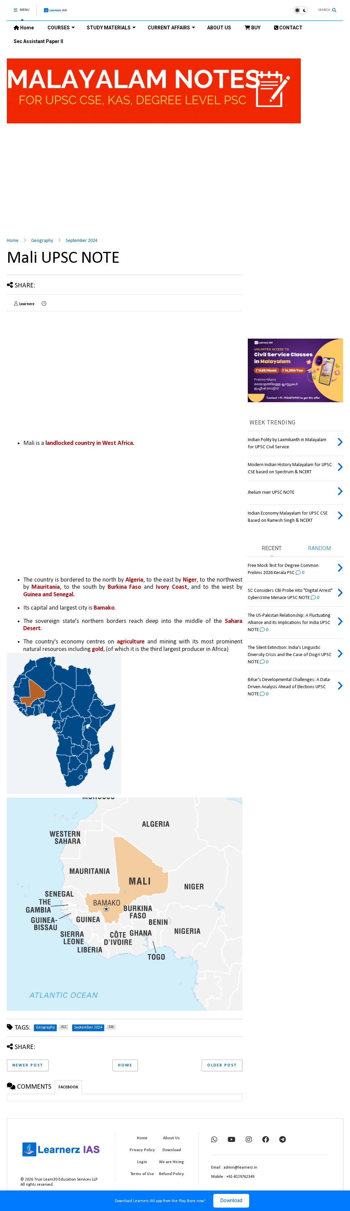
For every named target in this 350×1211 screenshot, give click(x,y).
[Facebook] (265, 1140)
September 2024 (81, 240)
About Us (171, 1138)
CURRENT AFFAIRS (169, 27)
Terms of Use (142, 1174)
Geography (42, 240)
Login (142, 1162)
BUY (255, 27)
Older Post (222, 1065)
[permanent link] (44, 304)
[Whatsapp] (214, 1140)
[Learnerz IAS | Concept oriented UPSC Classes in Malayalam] (55, 13)
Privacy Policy (142, 1150)
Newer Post (27, 1065)
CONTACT (290, 27)
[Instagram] (249, 1140)
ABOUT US (219, 27)
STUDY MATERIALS (109, 27)
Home (26, 27)
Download (231, 1200)
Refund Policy (171, 1174)
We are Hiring (171, 1162)
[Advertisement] (175, 176)
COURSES (59, 27)
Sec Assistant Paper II (38, 41)
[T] (282, 1140)
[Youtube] (231, 1140)
